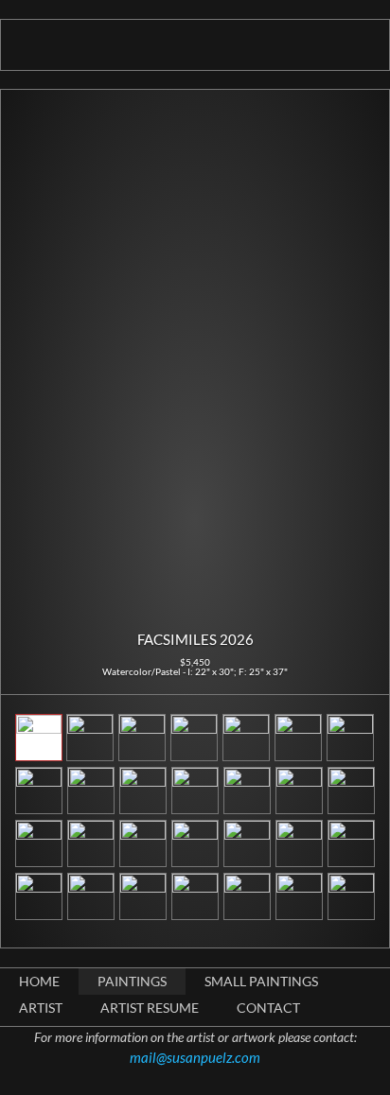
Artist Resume (149, 1007)
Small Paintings (261, 981)
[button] (30, 358)
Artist (40, 1007)
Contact (268, 1007)
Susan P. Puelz (195, 47)
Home (39, 981)
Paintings (132, 981)
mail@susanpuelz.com (195, 1057)
